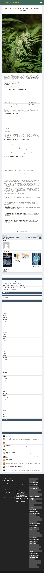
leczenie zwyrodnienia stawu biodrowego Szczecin (35, 519)
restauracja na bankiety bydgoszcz (34, 551)
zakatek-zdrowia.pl (13, 242)
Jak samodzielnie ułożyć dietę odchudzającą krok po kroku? (20, 493)
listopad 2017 (5, 395)
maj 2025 (4, 334)
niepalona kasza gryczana (34, 529)
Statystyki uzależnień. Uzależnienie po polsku (12, 207)
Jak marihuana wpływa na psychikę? (9, 86)
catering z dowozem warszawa (35, 490)
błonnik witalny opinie (34, 486)
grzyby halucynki (33, 509)
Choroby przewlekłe (31, 104)
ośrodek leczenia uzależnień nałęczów (34, 535)
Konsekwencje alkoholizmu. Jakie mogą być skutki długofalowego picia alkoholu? (8, 497)
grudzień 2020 (5, 378)
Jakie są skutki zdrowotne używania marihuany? (11, 85)
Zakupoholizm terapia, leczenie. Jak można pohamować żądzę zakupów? (6, 269)
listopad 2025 (5, 321)
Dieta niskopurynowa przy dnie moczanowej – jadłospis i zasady (21, 484)
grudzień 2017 (5, 393)
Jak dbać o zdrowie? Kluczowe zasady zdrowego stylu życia (21, 481)
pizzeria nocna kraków (34, 541)
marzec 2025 (5, 338)
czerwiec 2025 (5, 332)
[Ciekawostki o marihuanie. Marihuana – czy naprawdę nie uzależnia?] (22, 43)
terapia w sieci (32, 559)
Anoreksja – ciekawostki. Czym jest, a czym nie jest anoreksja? (7, 492)
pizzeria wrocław (33, 543)
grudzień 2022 (5, 357)
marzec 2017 (5, 412)
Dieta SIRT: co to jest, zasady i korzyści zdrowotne (10, 289)
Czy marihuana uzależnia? (8, 84)
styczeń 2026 (5, 317)
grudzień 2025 (5, 319)
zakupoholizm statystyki (34, 566)
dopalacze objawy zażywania (34, 496)
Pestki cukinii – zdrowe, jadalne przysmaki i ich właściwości (12, 283)
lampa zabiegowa (32, 515)
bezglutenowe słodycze (34, 482)
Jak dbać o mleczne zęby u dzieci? (7, 499)
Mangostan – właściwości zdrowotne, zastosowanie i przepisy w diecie (13, 285)
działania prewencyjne (34, 203)
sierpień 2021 (5, 370)
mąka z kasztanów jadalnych (35, 523)
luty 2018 (4, 389)
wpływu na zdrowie (10, 109)
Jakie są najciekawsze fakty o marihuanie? (10, 83)
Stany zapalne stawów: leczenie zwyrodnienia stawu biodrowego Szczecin (36, 267)
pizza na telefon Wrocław (34, 539)
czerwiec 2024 (5, 344)
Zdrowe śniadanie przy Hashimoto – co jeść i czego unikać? (21, 504)
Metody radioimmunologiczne (10, 452)
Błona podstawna (8, 462)
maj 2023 (4, 353)
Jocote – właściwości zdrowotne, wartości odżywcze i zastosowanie (22, 487)
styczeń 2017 (5, 416)
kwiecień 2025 (5, 336)
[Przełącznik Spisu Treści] (18, 82)
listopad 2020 (5, 380)
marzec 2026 (5, 313)
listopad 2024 (5, 342)
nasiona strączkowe (33, 525)
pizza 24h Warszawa (33, 537)
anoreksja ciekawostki (33, 478)
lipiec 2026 (4, 304)
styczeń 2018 (5, 391)
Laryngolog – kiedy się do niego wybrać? (8, 494)
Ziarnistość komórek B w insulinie (11, 469)
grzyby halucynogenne (34, 511)
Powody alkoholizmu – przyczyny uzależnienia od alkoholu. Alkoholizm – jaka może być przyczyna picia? (8, 489)
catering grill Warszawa (34, 488)
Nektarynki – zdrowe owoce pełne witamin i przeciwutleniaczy (15, 438)
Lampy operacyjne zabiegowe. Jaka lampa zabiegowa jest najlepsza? (7, 480)
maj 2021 (4, 374)
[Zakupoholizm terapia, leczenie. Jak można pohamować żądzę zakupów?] (7, 260)
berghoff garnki (32, 480)
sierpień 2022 (5, 361)
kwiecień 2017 (5, 410)
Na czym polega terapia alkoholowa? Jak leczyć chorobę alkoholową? (15, 213)
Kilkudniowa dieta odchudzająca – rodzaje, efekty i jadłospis (21, 501)
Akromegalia (8, 445)
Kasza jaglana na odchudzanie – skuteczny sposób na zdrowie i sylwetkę (14, 287)
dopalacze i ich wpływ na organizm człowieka (34, 494)
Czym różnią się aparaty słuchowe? (26, 260)
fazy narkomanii (32, 501)
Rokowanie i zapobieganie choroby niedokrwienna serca (14, 435)
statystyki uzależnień (33, 553)
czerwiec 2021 (5, 372)
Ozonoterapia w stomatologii (6, 478)
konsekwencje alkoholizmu (34, 513)
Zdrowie (4, 430)
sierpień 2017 (5, 401)
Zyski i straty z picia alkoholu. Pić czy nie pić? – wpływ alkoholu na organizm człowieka (18, 220)
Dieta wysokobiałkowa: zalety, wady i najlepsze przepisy (14, 466)
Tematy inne (5, 425)
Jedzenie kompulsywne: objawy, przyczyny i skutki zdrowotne (12, 281)
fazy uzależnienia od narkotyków (35, 503)
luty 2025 (4, 340)
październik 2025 (5, 323)
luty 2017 (4, 414)
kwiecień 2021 (5, 376)
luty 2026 (4, 315)
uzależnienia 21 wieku (33, 564)
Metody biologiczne (9, 459)
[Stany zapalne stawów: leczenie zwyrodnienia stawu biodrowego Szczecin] (36, 259)
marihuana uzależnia (33, 521)
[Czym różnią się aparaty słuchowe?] (26, 256)
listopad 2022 (5, 359)
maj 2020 (4, 382)
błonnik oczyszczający (34, 484)
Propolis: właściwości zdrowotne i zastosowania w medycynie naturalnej (21, 496)
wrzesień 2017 (5, 399)
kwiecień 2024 (5, 349)
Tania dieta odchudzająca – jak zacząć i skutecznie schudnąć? (22, 478)
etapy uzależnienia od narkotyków (33, 499)
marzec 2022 (5, 363)
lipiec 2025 (4, 330)
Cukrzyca (4, 421)
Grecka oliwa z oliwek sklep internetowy (34, 507)
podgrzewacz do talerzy (34, 545)
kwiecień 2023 (5, 355)
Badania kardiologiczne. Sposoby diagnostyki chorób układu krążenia (7, 483)
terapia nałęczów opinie (34, 557)
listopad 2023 (5, 351)
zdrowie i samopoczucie (31, 77)
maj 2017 (4, 408)
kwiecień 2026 (5, 311)
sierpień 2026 (5, 302)
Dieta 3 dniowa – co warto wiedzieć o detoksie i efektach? (21, 490)
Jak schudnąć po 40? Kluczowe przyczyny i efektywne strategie (22, 499)
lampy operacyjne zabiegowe (34, 517)
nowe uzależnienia (33, 531)
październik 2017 (5, 397)
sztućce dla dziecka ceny (34, 555)
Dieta (4, 423)
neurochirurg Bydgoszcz (34, 527)
